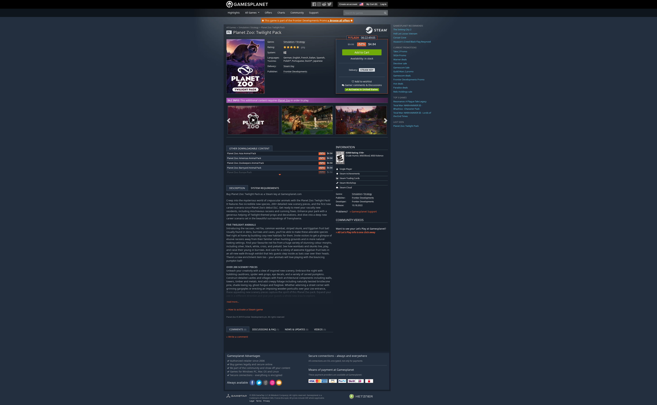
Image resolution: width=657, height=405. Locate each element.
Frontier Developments (295, 71)
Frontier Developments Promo (408, 79)
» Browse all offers (339, 20)
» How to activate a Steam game (244, 309)
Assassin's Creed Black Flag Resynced (412, 41)
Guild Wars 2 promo (403, 71)
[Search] (385, 12)
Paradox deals (400, 87)
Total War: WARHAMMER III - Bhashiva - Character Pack (407, 107)
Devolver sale (400, 63)
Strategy (254, 27)
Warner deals (400, 59)
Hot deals (398, 83)
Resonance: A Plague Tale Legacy (410, 101)
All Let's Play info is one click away (356, 232)
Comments (237, 329)
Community (297, 12)
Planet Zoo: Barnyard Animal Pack (244, 167)
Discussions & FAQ (265, 329)
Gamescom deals (402, 75)
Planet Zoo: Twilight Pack (273, 27)
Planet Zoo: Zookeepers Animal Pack (245, 163)
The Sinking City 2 (402, 29)
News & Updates (296, 329)
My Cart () (371, 4)
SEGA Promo (399, 55)
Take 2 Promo (400, 51)
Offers (268, 12)
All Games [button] (251, 12)
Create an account (348, 4)
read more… (233, 301)
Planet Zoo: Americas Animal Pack (244, 158)
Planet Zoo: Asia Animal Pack (241, 153)
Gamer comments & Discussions (363, 85)
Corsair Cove (399, 37)
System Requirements (265, 188)
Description (237, 188)
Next (385, 120)
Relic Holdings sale (402, 91)
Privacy (266, 401)
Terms (258, 401)
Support (313, 12)
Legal (251, 401)
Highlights (234, 12)
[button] (361, 3)
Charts (281, 12)
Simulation (244, 27)
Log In (383, 4)
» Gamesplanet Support (363, 211)
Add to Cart (362, 52)
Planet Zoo (284, 100)
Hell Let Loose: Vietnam (405, 33)
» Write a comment (237, 336)
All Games (231, 27)
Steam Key (289, 66)
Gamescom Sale (401, 67)
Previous (228, 120)
